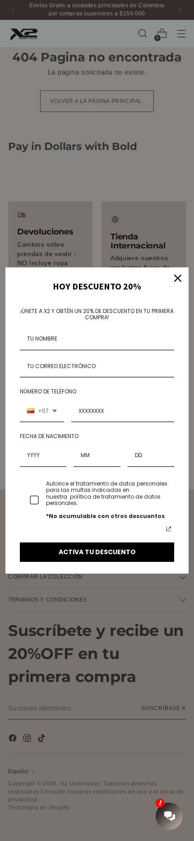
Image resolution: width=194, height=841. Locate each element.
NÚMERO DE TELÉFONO (48, 391)
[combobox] (42, 411)
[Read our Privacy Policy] (168, 528)
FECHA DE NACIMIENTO (49, 436)
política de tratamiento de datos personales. (103, 500)
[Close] (178, 278)
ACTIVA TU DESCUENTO (97, 551)
